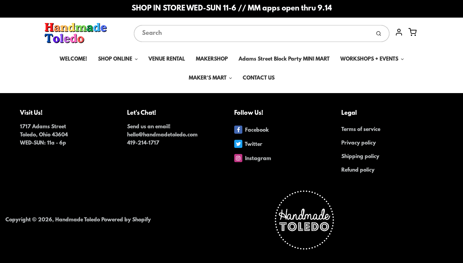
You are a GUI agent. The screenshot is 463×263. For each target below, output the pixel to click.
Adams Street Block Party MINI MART (284, 59)
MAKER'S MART (207, 78)
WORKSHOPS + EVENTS (369, 59)
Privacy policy (358, 143)
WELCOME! (73, 59)
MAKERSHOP (212, 59)
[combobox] (251, 33)
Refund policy (358, 170)
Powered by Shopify (126, 220)
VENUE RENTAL (166, 59)
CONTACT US (259, 78)
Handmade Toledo (78, 220)
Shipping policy (360, 157)
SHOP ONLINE (115, 59)
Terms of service (360, 130)
